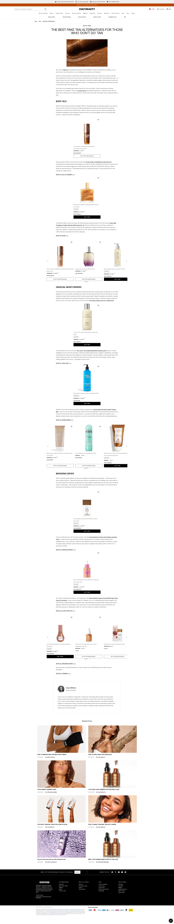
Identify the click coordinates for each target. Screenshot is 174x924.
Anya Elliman (71, 688)
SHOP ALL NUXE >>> (62, 235)
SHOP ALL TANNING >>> (63, 673)
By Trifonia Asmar (51, 792)
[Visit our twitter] (115, 872)
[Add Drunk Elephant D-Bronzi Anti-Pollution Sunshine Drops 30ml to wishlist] (98, 492)
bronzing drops (82, 90)
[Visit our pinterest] (125, 872)
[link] (160, 9)
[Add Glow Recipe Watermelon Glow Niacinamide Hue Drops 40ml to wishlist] (71, 617)
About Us (81, 884)
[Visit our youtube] (122, 872)
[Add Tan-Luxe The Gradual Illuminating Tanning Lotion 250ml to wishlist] (98, 305)
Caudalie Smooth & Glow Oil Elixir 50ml (84, 269)
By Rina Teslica (50, 757)
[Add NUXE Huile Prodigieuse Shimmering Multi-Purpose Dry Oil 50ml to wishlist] (98, 178)
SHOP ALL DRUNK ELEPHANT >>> (66, 549)
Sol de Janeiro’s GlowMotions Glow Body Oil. (99, 162)
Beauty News (51, 17)
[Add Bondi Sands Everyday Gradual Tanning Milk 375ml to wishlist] (98, 366)
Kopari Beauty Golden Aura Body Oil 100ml (114, 269)
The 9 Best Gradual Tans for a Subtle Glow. (101, 300)
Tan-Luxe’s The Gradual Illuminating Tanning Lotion (91, 350)
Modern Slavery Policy (104, 889)
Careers (80, 887)
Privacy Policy (102, 885)
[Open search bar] (125, 17)
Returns (60, 889)
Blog (40, 21)
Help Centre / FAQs (63, 885)
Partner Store (121, 892)
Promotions (120, 885)
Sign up (77, 872)
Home (36, 21)
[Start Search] (45, 9)
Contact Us (61, 884)
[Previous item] (48, 261)
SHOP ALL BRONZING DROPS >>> (66, 663)
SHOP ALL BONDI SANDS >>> (64, 420)
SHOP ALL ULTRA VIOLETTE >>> (65, 610)
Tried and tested (66, 17)
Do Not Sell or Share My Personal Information (43, 897)
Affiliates (120, 887)
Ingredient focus (112, 17)
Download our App (83, 885)
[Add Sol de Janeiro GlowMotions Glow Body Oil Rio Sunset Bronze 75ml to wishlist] (71, 242)
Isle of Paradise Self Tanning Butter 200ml (85, 453)
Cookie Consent (39, 895)
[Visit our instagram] (118, 872)
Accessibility (101, 890)
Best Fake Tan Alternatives (49, 21)
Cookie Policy (102, 887)
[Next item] (126, 261)
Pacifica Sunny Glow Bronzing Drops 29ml (114, 644)
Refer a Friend (121, 890)
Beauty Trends (97, 17)
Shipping (61, 887)
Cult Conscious (82, 889)
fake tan (65, 70)
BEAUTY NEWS (87, 25)
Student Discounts (122, 889)
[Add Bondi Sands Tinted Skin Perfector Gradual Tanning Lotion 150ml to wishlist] (71, 426)
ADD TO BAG (87, 217)
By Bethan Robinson (102, 862)
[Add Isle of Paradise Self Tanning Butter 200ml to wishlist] (100, 426)
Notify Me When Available (87, 156)
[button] (171, 920)
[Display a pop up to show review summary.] (84, 150)
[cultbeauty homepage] (87, 9)
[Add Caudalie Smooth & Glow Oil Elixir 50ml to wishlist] (100, 242)
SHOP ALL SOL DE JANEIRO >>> (65, 174)
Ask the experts (82, 17)
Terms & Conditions (103, 884)
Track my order (62, 890)
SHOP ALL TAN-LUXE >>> (63, 363)
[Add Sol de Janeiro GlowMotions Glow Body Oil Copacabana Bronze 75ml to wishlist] (98, 119)
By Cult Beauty (100, 757)
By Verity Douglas (51, 862)
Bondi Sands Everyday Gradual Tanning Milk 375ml (86, 393)
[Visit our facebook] (112, 872)
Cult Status (120, 884)
